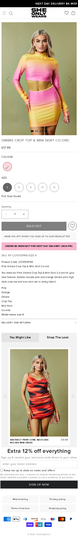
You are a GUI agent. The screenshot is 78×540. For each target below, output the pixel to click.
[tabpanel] (39, 78)
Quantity (6, 206)
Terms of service (20, 508)
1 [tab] (32, 131)
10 (44, 188)
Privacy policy (58, 499)
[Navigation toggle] (4, 13)
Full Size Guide (11, 196)
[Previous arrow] (5, 396)
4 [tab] (45, 131)
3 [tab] (41, 131)
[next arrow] (73, 396)
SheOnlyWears (43, 534)
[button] (73, 13)
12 (56, 188)
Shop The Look (58, 337)
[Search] (11, 13)
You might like (20, 337)
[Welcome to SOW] (39, 12)
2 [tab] (36, 131)
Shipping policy (57, 508)
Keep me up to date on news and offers (29, 470)
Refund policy (20, 499)
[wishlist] (72, 226)
